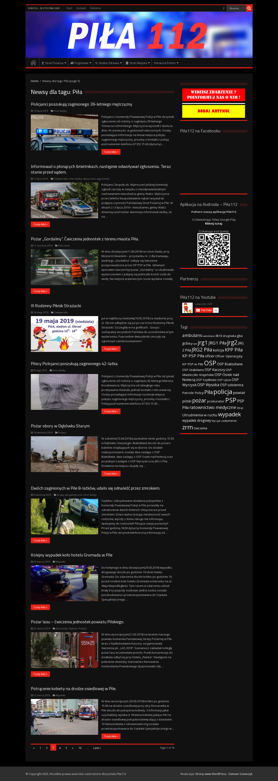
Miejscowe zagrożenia (96, 178)
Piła (208, 391)
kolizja (218, 350)
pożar (199, 400)
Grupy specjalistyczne (69, 494)
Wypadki (60, 561)
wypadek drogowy (196, 420)
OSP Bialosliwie (230, 364)
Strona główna (33, 62)
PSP (231, 400)
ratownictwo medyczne (212, 407)
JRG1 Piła (217, 343)
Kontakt (81, 8)
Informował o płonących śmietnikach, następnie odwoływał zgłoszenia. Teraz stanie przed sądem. (101, 169)
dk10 (218, 336)
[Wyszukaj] (249, 8)
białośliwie (208, 336)
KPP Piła (234, 349)
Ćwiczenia (64, 245)
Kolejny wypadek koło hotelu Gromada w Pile (72, 554)
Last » (97, 748)
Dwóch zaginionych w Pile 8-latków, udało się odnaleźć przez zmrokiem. (95, 488)
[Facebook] (223, 8)
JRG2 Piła (202, 349)
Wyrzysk (216, 420)
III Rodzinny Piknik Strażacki (56, 305)
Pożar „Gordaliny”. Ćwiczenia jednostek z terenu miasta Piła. (85, 238)
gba (240, 335)
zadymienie (229, 421)
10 (79, 748)
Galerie (73, 628)
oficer (210, 355)
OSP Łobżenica (231, 384)
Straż (240, 408)
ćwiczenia (200, 428)
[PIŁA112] (139, 35)
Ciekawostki (61, 178)
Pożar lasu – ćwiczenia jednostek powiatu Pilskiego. (77, 621)
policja (222, 391)
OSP (210, 363)
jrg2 (232, 342)
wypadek (229, 414)
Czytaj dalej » (111, 151)
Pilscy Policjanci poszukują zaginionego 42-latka (74, 363)
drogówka (229, 336)
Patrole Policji (193, 392)
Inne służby (60, 110)
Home (35, 81)
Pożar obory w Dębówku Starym (60, 425)
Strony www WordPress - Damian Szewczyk (224, 774)
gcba (186, 343)
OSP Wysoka (208, 384)
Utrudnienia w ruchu (199, 415)
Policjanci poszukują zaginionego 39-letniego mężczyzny (81, 104)
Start (69, 8)
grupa (194, 343)
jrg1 (203, 342)
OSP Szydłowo (206, 380)
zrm (187, 427)
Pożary (62, 432)
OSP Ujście (224, 380)
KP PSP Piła (193, 356)
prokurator (216, 401)
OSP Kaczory (215, 369)
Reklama (95, 8)
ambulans (192, 335)
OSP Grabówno (193, 370)
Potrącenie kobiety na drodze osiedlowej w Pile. (73, 688)
